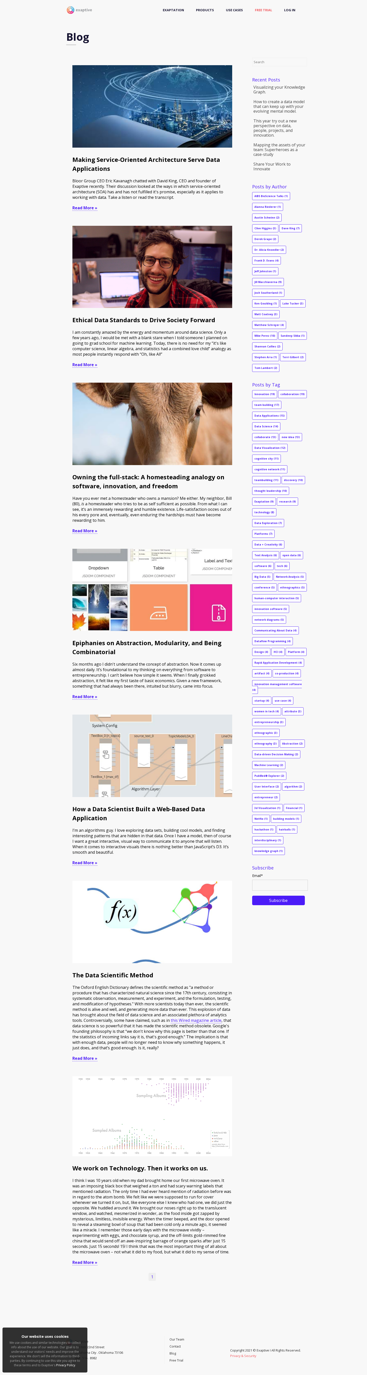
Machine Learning (268, 765)
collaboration (292, 394)
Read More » (84, 208)
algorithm (293, 786)
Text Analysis (265, 555)
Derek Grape (265, 239)
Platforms (263, 534)
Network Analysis (290, 576)
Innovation (264, 394)
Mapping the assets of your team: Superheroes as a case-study (279, 149)
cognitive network (269, 469)
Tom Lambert (265, 368)
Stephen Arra (265, 357)
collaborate (265, 437)
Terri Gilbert (293, 357)
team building (266, 405)
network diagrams (269, 619)
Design (261, 652)
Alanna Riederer (267, 207)
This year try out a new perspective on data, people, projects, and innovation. (275, 128)
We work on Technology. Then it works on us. (140, 1168)
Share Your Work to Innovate (272, 166)
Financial (294, 808)
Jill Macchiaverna (268, 282)
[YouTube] (231, 1345)
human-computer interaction (276, 598)
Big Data (262, 576)
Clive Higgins (265, 228)
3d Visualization (267, 808)
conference (264, 587)
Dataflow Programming (272, 641)
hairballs (287, 829)
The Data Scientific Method (112, 975)
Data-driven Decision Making (276, 754)
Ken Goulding (265, 303)
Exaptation (173, 10)
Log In (289, 10)
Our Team (177, 1339)
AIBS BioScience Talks (271, 196)
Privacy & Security (243, 1356)
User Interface (266, 786)
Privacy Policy (65, 1365)
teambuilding (266, 480)
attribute (292, 711)
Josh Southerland (268, 292)
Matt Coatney (265, 314)
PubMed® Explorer (269, 776)
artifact (261, 673)
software (262, 566)
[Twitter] (234, 1345)
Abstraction (292, 743)
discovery (293, 480)
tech (282, 566)
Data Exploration (268, 523)
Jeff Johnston (265, 271)
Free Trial (263, 10)
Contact (175, 1346)
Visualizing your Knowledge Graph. (279, 89)
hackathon (263, 829)
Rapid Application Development (278, 662)
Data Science (266, 426)
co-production (287, 673)
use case (283, 700)
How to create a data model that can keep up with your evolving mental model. (279, 106)
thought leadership (270, 491)
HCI (278, 652)
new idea (291, 437)
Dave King (291, 228)
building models (286, 819)
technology (264, 512)
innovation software (270, 609)
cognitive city (266, 458)
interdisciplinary (267, 840)
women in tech (266, 711)
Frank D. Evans (266, 260)
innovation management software (277, 687)
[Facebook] (236, 1345)
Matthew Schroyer (269, 325)
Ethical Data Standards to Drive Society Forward (143, 320)
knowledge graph (268, 851)
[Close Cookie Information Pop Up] (84, 1329)
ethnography (265, 743)
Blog (173, 1353)
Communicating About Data (275, 630)
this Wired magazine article (196, 1020)
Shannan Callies (267, 346)
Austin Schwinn (266, 217)
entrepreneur (266, 797)
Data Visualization (269, 448)
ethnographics (292, 587)
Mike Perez (264, 335)
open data (291, 555)
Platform (296, 652)
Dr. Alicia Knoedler (269, 250)
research (287, 501)
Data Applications (269, 415)
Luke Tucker (292, 303)
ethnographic (265, 733)
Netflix (261, 819)
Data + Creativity (268, 544)
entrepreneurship (268, 722)
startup (261, 700)
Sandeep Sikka (293, 335)
